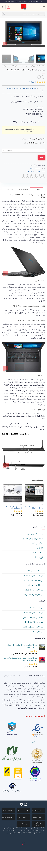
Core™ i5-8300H (30, 89)
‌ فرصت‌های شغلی (22, 824)
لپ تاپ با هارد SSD (35, 570)
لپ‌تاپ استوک (34, 168)
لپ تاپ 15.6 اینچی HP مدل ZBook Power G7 (13, 507)
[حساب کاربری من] (3, 7)
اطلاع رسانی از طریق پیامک (33, 143)
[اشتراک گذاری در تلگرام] (23, 176)
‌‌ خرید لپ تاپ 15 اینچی (33, 617)
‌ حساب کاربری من (22, 810)
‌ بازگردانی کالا (38, 543)
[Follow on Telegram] (21, 804)
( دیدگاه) (32, 82)
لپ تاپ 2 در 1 (37, 631)
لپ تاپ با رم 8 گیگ (34, 590)
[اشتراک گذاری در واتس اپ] (43, 176)
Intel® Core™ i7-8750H (15, 89)
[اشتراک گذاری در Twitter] (35, 176)
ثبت (41, 157)
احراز (33, 741)
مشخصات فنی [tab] (23, 189)
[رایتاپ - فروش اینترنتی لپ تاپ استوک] (23, 7)
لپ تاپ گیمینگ (36, 585)
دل (40, 168)
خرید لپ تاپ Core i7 (34, 575)
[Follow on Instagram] (25, 804)
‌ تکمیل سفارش (7, 810)
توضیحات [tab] (37, 189)
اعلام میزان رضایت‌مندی (33, 538)
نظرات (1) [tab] (10, 189)
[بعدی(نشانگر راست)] (38, 847)
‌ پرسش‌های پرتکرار (35, 533)
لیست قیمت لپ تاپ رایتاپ (18, 66)
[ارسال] (4, 14)
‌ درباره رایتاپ (37, 817)
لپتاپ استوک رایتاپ (37, 66)
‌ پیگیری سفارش (37, 810)
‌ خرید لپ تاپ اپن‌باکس (33, 607)
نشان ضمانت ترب (35, 778)
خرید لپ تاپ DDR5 (34, 622)
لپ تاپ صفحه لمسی (34, 580)
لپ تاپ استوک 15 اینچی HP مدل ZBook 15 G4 (34, 507)
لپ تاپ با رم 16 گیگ (34, 594)
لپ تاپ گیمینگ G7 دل (33, 171)
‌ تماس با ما (22, 817)
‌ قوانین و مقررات (7, 817)
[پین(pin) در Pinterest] (27, 176)
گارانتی (40, 548)
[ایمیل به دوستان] (31, 176)
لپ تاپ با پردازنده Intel (33, 627)
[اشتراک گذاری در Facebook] (39, 176)
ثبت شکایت (38, 552)
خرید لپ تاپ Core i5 (34, 612)
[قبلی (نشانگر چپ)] (45, 847)
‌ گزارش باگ (39, 557)
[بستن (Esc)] (45, 838)
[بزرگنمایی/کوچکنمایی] (38, 838)
